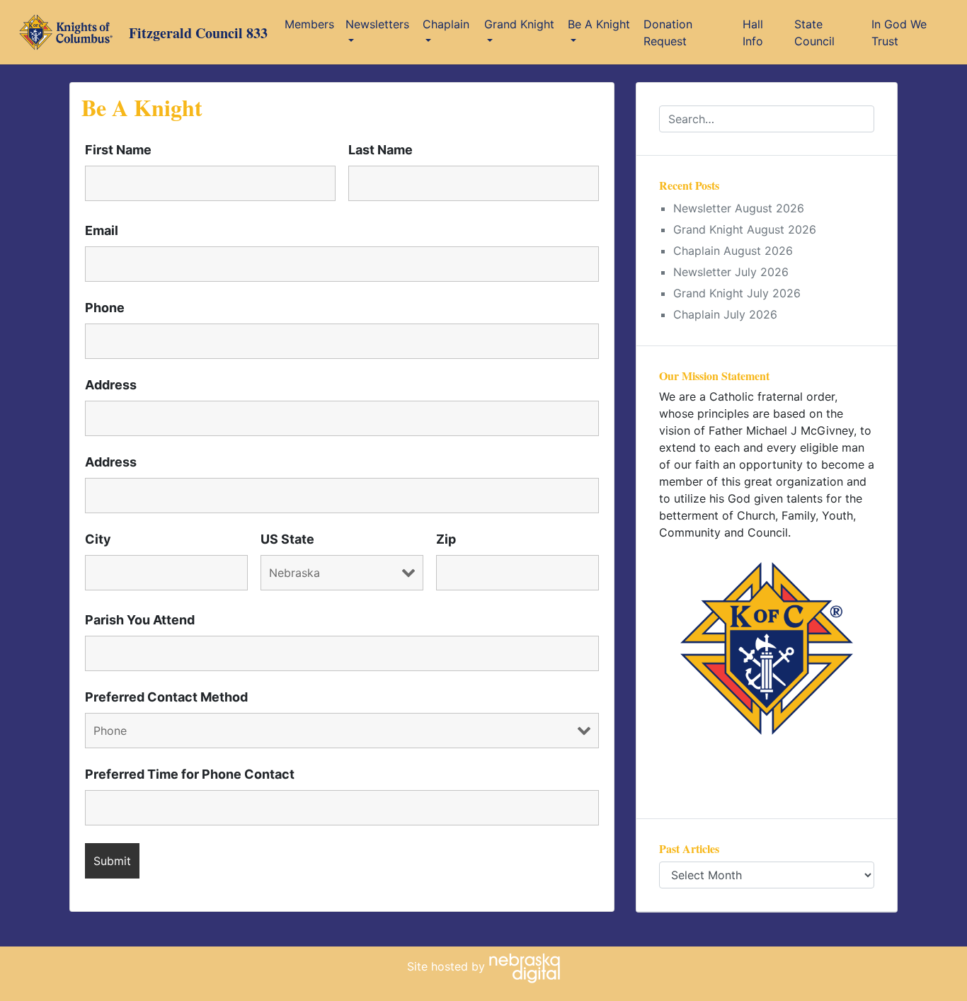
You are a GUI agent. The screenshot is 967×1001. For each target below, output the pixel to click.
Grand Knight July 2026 (737, 293)
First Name (118, 150)
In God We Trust (899, 32)
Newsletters (377, 24)
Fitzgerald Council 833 (198, 33)
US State (287, 539)
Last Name (380, 150)
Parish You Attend (140, 620)
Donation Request (667, 32)
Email (101, 231)
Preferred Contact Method (166, 697)
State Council (814, 32)
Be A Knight (599, 24)
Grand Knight (519, 24)
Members (309, 24)
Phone (105, 308)
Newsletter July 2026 (731, 272)
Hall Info (753, 32)
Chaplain (446, 24)
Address (111, 385)
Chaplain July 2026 (725, 314)
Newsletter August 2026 (738, 208)
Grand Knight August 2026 (744, 229)
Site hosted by (447, 966)
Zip (446, 539)
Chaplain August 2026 (733, 251)
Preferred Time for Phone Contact (189, 774)
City (98, 539)
